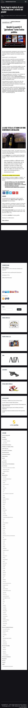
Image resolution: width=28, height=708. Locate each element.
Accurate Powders (6, 629)
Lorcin (4, 568)
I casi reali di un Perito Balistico (8, 464)
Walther (4, 618)
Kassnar (4, 565)
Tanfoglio (4, 609)
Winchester (5, 623)
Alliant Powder (5, 631)
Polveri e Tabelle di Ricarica (7, 627)
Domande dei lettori (6, 454)
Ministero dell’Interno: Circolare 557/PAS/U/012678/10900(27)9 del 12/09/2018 (15, 186)
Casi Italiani (4, 439)
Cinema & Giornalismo (15, 21)
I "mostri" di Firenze (6, 441)
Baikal (4, 497)
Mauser (4, 574)
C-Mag (4, 511)
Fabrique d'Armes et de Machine (9, 535)
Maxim (4, 576)
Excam (4, 532)
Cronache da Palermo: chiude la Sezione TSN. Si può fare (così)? (13, 411)
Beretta (4, 502)
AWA (4, 495)
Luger (4, 570)
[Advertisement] (14, 110)
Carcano (4, 513)
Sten (3, 599)
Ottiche (4, 647)
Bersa (4, 504)
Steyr (4, 601)
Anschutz (4, 488)
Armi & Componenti (6, 435)
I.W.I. (4, 554)
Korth (4, 566)
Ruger (4, 587)
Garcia (4, 544)
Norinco (4, 581)
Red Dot (4, 649)
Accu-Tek (4, 477)
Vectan (4, 640)
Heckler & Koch (6, 550)
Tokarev (4, 612)
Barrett (4, 500)
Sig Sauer (4, 592)
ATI (3, 491)
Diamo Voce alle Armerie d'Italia (9, 467)
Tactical (3, 662)
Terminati (4, 460)
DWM (4, 526)
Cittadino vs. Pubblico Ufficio (7, 446)
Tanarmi (4, 607)
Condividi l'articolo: (5, 190)
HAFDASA (4, 548)
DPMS (4, 524)
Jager (4, 561)
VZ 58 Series (5, 616)
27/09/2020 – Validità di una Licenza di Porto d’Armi (12, 400)
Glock (4, 546)
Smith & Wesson (6, 596)
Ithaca (4, 557)
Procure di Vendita (6, 645)
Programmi (4, 658)
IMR (3, 636)
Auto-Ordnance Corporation (8, 493)
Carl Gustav (5, 515)
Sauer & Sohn (5, 588)
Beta (4, 506)
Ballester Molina (6, 499)
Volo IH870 (5, 442)
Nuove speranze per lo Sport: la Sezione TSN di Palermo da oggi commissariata (14, 405)
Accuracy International (7, 478)
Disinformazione (5, 22)
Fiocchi (4, 632)
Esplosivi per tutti (6, 469)
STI (3, 603)
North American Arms (7, 583)
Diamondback (5, 522)
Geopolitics (4, 462)
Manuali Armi (4, 475)
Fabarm (4, 533)
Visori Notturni (5, 654)
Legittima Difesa (6, 471)
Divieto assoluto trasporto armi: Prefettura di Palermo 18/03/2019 (12, 408)
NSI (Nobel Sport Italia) (7, 638)
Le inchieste (4, 465)
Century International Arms (8, 517)
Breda (4, 508)
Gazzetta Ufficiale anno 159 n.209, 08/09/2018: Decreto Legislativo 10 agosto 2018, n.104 (15, 182)
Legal (11, 22)
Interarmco (5, 555)
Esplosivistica (5, 456)
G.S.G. (4, 541)
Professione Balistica (6, 656)
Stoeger (4, 605)
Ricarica (4, 651)
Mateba (4, 572)
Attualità (4, 437)
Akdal (4, 482)
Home (2, 15)
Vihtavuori (5, 642)
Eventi (3, 458)
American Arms (6, 484)
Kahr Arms (5, 563)
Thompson (5, 610)
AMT (4, 486)
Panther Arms (5, 585)
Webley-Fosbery (6, 619)
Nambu (4, 579)
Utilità (3, 664)
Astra (4, 489)
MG (3, 577)
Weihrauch (5, 621)
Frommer (4, 539)
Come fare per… (5, 448)
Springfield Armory (6, 598)
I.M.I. (4, 552)
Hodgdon (5, 634)
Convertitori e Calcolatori (7, 450)
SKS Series (5, 594)
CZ (3, 521)
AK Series (4, 480)
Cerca (19, 309)
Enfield (4, 528)
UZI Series (5, 614)
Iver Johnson (5, 559)
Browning (4, 510)
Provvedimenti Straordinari (8, 666)
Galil (4, 543)
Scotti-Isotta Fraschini (7, 590)
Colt (3, 519)
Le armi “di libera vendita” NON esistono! (10, 402)
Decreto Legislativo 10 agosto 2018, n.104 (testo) (15, 184)
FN (3, 537)
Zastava (4, 625)
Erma (4, 530)
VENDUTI (4, 653)
